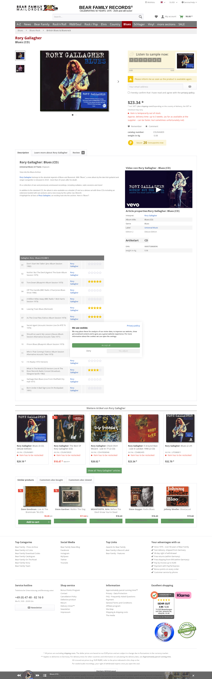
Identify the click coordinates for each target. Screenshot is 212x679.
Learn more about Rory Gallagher (50, 152)
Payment (110, 599)
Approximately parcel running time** (122, 590)
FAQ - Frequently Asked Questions (120, 596)
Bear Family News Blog (70, 547)
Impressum (65, 612)
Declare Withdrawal (106, 671)
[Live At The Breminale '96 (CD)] (34, 496)
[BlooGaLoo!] (177, 496)
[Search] (140, 17)
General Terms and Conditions (119, 602)
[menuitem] (98, 17)
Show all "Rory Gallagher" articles (104, 470)
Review (78, 152)
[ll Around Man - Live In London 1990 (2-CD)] (143, 428)
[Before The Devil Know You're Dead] (106, 496)
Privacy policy (133, 325)
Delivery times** (68, 606)
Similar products (25, 480)
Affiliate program (113, 606)
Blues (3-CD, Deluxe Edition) (30, 447)
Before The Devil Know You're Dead (106, 510)
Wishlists (151, 2)
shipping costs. (70, 653)
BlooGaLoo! (177, 509)
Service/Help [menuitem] (189, 2)
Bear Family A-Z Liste (24, 550)
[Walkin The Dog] (70, 496)
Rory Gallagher (28, 38)
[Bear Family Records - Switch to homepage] (38, 8)
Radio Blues (142, 509)
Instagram (65, 553)
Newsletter (65, 609)
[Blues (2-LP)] (180, 428)
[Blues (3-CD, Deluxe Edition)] (32, 428)
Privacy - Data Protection (116, 593)
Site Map (109, 609)
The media (110, 615)
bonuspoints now (155, 142)
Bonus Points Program (70, 590)
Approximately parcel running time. (157, 656)
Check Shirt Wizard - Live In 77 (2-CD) (104, 447)
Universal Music (151, 227)
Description (23, 152)
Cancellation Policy (69, 596)
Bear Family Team (22, 566)
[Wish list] (156, 17)
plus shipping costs (145, 106)
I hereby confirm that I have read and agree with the (162, 92)
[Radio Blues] (141, 496)
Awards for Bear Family (116, 547)
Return (63, 602)
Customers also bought (51, 480)
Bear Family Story (22, 562)
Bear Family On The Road (26, 559)
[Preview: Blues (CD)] (20, 56)
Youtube (64, 562)
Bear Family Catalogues (25, 556)
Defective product (68, 599)
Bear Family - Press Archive (26, 547)
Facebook (65, 550)
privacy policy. (188, 92)
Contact (64, 593)
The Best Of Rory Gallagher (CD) (67, 447)
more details (68, 520)
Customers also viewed (80, 480)
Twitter (64, 559)
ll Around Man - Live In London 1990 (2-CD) (143, 447)
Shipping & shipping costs (117, 612)
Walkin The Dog (70, 509)
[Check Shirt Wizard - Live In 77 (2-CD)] (106, 428)
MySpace (64, 556)
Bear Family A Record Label (117, 550)
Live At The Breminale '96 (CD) (34, 510)
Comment (153, 126)
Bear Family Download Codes (27, 553)
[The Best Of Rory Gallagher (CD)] (69, 428)
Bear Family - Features (115, 553)
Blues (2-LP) (178, 445)
